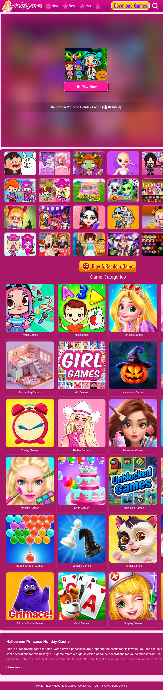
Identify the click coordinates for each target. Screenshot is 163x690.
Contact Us (84, 685)
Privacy (104, 685)
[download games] (130, 1)
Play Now (89, 86)
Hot (88, 6)
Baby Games (119, 685)
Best (72, 6)
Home (39, 685)
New (55, 6)
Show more (14, 667)
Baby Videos (52, 685)
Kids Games (69, 685)
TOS (95, 685)
